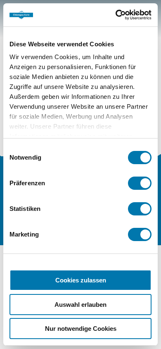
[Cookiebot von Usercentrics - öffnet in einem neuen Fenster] (116, 15)
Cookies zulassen (80, 280)
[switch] (140, 183)
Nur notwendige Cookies (80, 328)
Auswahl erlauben (80, 304)
